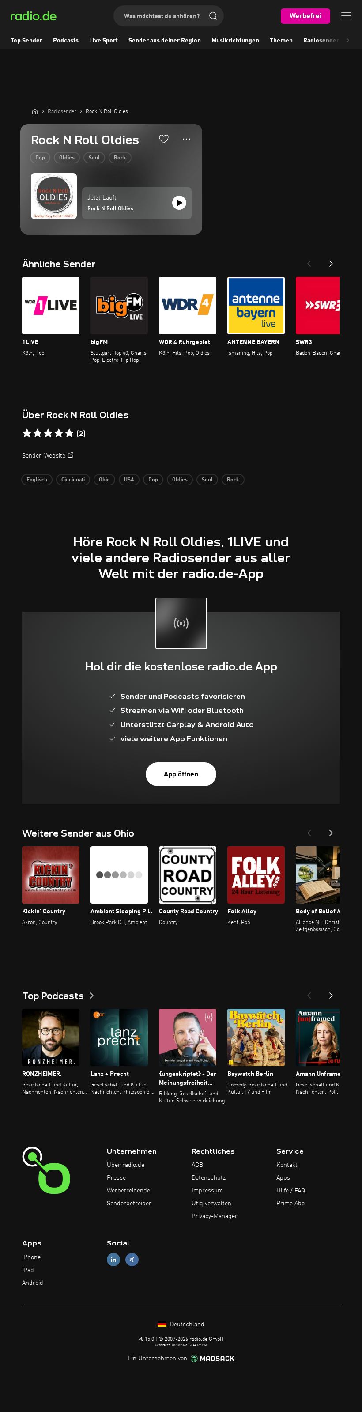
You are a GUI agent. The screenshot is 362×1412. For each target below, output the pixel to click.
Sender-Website (43, 456)
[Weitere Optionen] (186, 139)
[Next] (331, 261)
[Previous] (309, 261)
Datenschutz (209, 1178)
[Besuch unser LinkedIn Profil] (113, 1259)
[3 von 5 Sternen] (48, 433)
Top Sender (26, 41)
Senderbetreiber (129, 1203)
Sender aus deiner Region (164, 41)
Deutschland (186, 1324)
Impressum (207, 1191)
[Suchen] (213, 16)
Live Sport (103, 41)
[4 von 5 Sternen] (58, 433)
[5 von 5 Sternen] (69, 433)
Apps (283, 1178)
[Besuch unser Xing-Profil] (132, 1259)
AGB (197, 1165)
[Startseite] (34, 111)
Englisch (36, 480)
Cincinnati (73, 480)
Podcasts (66, 41)
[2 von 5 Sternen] (37, 433)
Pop (40, 158)
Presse (116, 1178)
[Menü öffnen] (346, 16)
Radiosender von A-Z (332, 41)
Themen (281, 41)
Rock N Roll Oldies (110, 209)
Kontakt (287, 1165)
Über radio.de (125, 1165)
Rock (120, 158)
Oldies (67, 158)
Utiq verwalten (211, 1203)
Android (32, 1283)
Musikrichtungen (235, 41)
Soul (94, 158)
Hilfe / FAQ (290, 1191)
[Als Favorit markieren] (164, 139)
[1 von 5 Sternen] (27, 433)
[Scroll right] (347, 40)
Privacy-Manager (215, 1216)
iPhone (31, 1257)
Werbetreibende (128, 1191)
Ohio (104, 480)
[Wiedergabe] (179, 203)
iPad (28, 1270)
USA (129, 480)
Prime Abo (290, 1203)
